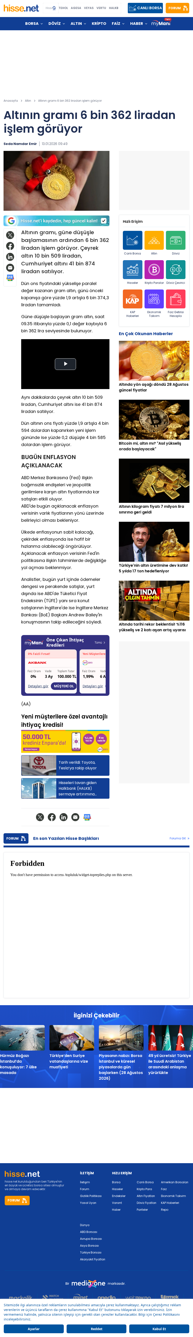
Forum (84, 1189)
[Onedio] (107, 1297)
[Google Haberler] (10, 278)
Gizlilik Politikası (91, 1196)
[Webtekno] (138, 1297)
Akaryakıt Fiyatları (92, 1259)
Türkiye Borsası (90, 1252)
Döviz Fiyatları (146, 1203)
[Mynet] (80, 1297)
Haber (116, 1210)
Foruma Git (178, 838)
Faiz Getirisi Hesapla (176, 314)
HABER (136, 23)
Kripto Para (144, 1189)
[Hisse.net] (21, 8)
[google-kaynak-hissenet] (56, 220)
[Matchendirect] (52, 1297)
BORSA (32, 23)
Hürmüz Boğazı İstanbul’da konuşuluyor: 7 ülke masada (18, 1064)
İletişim (85, 1182)
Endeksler (118, 1196)
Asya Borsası (89, 1246)
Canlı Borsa (132, 253)
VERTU (101, 8)
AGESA (76, 8)
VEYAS (89, 8)
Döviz (176, 253)
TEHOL (63, 8)
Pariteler (142, 1210)
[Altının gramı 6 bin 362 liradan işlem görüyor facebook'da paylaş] (10, 246)
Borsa (116, 1182)
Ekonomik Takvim (154, 314)
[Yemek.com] (170, 1297)
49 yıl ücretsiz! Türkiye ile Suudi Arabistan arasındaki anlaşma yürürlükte (169, 1064)
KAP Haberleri (132, 314)
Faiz (164, 1189)
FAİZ (116, 23)
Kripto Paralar (154, 283)
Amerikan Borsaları (174, 1182)
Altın (154, 253)
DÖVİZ (54, 23)
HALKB (113, 8)
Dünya (84, 1225)
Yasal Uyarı (88, 1203)
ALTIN (76, 23)
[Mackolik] (23, 1297)
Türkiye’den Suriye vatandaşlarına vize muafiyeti (68, 1061)
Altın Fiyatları (146, 1196)
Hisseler (132, 283)
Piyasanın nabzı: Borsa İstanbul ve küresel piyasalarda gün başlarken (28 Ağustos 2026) (121, 1067)
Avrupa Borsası (91, 1239)
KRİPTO (99, 23)
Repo (164, 1210)
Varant (117, 1203)
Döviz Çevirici (175, 283)
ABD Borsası (88, 1232)
